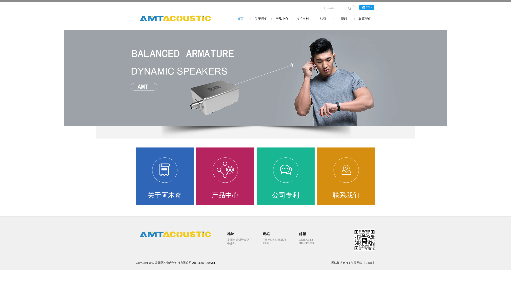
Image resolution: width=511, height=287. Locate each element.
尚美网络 (356, 262)
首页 (240, 19)
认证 (323, 19)
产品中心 (281, 19)
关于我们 (261, 19)
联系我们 (364, 19)
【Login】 (369, 262)
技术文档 (302, 19)
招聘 (344, 19)
